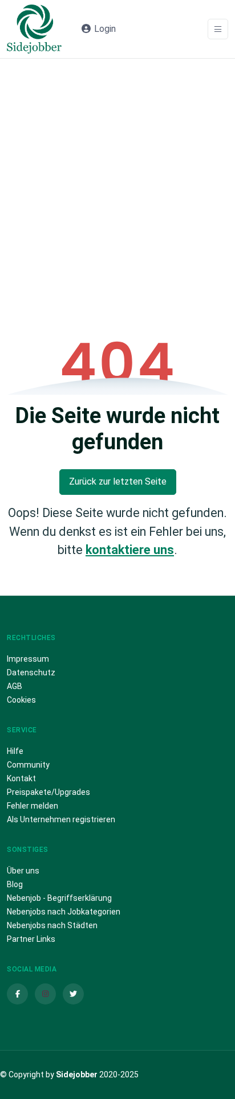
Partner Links (31, 939)
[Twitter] (73, 993)
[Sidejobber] (34, 29)
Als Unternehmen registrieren (61, 819)
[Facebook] (17, 993)
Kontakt (21, 778)
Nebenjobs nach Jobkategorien (63, 911)
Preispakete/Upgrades (48, 792)
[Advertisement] (117, 181)
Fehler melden (32, 805)
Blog (15, 884)
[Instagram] (45, 993)
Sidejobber (77, 1074)
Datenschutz (31, 672)
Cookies (21, 699)
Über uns (23, 870)
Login (104, 28)
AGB (14, 686)
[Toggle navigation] (218, 29)
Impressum (28, 658)
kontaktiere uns (130, 550)
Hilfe (15, 751)
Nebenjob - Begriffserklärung (59, 898)
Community (28, 764)
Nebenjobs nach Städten (52, 925)
